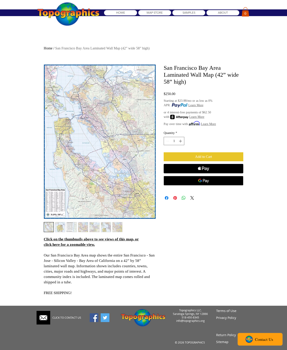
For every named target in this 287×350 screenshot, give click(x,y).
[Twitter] (105, 317)
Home (48, 48)
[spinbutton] (174, 141)
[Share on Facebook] (166, 198)
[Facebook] (94, 317)
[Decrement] (167, 141)
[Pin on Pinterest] (175, 198)
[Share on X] (192, 198)
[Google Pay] (203, 180)
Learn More (195, 105)
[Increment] (181, 141)
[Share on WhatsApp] (183, 198)
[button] (245, 12)
